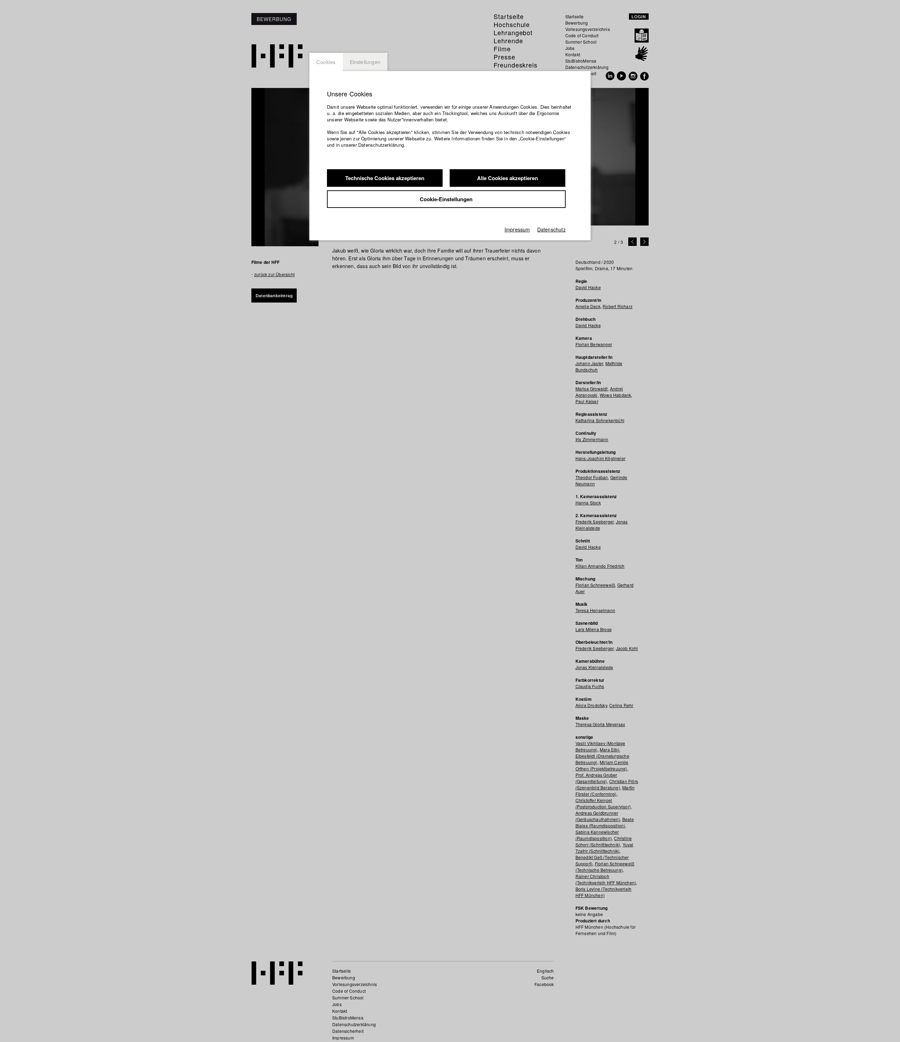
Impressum (517, 229)
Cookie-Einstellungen (446, 199)
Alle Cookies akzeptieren (507, 178)
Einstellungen (365, 61)
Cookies (326, 61)
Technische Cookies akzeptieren (384, 178)
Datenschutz (551, 229)
